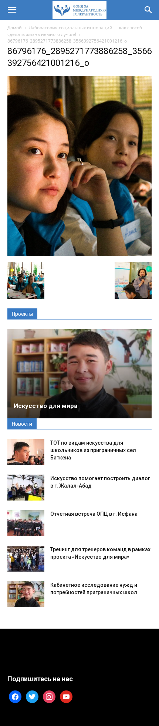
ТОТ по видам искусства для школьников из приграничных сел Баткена (93, 450)
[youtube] (66, 696)
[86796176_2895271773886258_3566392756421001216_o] (79, 254)
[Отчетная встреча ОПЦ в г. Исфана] (25, 523)
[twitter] (32, 696)
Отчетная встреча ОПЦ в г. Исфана (94, 514)
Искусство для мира (45, 405)
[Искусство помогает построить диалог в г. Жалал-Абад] (25, 488)
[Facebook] (15, 696)
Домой (14, 27)
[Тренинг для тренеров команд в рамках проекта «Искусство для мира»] (25, 559)
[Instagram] (49, 696)
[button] (12, 10)
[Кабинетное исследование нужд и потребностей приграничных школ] (25, 594)
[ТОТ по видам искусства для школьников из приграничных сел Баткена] (25, 452)
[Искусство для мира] (79, 373)
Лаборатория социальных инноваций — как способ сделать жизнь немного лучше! (74, 30)
